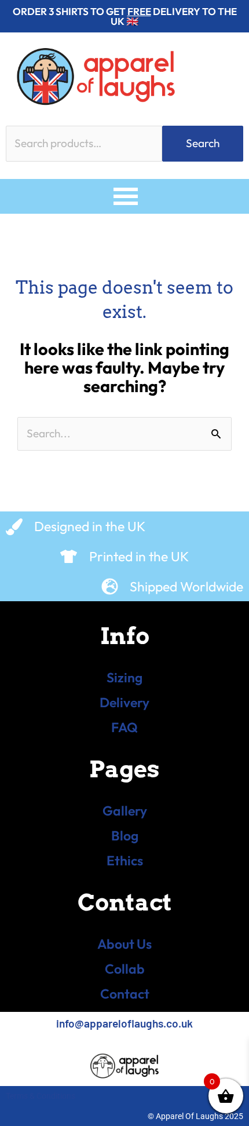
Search (202, 143)
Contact (124, 993)
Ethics (125, 860)
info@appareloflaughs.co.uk (124, 1023)
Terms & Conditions (40, 1096)
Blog (124, 835)
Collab (125, 968)
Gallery (124, 810)
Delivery (124, 702)
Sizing (124, 677)
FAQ (124, 727)
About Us (124, 943)
